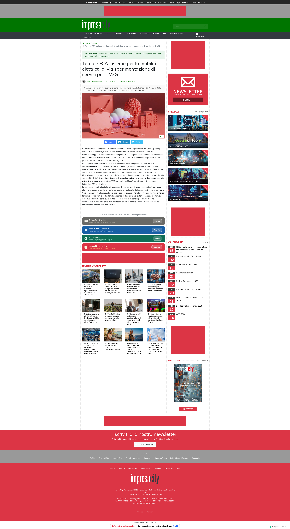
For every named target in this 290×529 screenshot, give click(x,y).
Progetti (156, 33)
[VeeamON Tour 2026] (188, 140)
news (94, 43)
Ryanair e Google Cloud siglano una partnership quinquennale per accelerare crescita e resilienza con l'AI (91, 348)
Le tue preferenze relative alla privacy (155, 526)
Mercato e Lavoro (176, 33)
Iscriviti (157, 221)
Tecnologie (118, 33)
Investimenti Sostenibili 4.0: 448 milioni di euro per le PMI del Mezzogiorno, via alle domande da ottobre (134, 348)
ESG (164, 33)
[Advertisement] (145, 421)
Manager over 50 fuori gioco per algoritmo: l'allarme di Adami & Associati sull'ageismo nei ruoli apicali (134, 319)
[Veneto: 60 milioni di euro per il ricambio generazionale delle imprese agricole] (113, 305)
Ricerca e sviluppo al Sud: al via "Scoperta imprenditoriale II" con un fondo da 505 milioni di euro (91, 290)
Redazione (145, 468)
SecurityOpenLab (136, 2)
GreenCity (148, 458)
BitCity (92, 458)
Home (87, 43)
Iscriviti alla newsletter (145, 444)
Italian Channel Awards (156, 2)
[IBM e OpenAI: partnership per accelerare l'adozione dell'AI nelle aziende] (155, 276)
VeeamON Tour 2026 (179, 146)
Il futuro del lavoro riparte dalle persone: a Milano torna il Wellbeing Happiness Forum (155, 318)
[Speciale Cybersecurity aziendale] (188, 176)
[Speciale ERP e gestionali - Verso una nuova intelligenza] (188, 158)
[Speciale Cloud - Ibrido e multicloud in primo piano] (188, 193)
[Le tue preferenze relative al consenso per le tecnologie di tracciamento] (278, 527)
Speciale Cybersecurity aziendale (184, 181)
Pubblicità (169, 468)
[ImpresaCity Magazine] (188, 383)
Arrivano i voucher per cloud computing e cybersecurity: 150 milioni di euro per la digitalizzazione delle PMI (155, 348)
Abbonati (157, 247)
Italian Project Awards (179, 2)
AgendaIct (196, 458)
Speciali (122, 468)
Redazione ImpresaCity (94, 81)
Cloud (108, 33)
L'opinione (87, 37)
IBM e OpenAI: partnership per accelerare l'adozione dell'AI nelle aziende (155, 288)
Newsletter (200, 36)
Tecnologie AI (144, 33)
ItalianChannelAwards (179, 458)
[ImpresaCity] (96, 24)
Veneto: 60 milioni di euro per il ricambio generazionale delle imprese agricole (112, 317)
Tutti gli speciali (200, 111)
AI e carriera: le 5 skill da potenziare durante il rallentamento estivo (112, 346)
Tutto (205, 242)
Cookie (140, 512)
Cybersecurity (131, 33)
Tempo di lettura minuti (127, 81)
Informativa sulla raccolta (123, 526)
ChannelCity (106, 2)
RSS (178, 468)
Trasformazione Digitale (93, 33)
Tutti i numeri (202, 360)
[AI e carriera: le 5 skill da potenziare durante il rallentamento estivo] (113, 334)
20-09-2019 (110, 81)
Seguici (157, 238)
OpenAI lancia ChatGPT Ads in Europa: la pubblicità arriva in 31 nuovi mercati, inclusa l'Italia (112, 289)
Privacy (150, 512)
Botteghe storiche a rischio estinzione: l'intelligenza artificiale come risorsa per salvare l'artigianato (91, 318)
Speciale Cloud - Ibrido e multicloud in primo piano (186, 197)
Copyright (157, 468)
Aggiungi (157, 230)
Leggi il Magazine (188, 409)
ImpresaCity (120, 2)
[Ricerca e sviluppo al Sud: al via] (91, 276)
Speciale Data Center (178, 128)
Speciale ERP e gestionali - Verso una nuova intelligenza (185, 162)
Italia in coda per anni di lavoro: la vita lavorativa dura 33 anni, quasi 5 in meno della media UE (134, 289)
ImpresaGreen (161, 458)
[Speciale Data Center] (188, 123)
